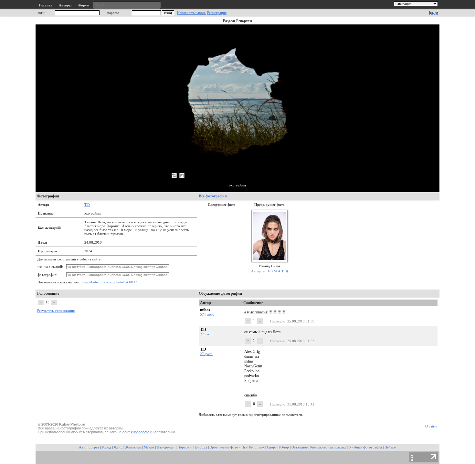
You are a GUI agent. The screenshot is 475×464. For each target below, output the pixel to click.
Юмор (284, 447)
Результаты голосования (56, 310)
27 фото (206, 334)
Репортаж (256, 447)
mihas (205, 310)
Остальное (299, 447)
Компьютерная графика (328, 447)
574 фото (207, 314)
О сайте (431, 426)
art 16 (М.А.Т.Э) (275, 271)
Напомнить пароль (191, 13)
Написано (277, 321)
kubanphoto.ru (142, 432)
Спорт (272, 447)
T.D (87, 204)
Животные (133, 447)
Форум (84, 5)
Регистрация (217, 13)
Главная (45, 5)
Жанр (118, 447)
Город (106, 447)
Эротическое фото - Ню (229, 447)
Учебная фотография (365, 447)
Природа (200, 447)
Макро (149, 447)
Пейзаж (390, 447)
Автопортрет (89, 447)
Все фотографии (213, 196)
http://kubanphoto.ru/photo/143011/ (109, 282)
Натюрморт (166, 447)
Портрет (184, 447)
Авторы (65, 5)
